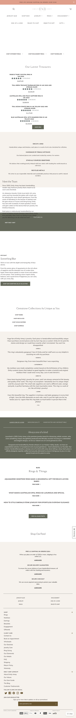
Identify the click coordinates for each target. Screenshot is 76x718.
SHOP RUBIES (19, 315)
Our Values (7, 677)
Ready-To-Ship (55, 604)
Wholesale (7, 642)
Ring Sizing (8, 650)
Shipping (7, 662)
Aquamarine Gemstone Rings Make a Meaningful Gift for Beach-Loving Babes (36, 480)
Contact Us (7, 636)
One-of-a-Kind (55, 601)
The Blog (7, 683)
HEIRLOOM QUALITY (34, 422)
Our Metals (7, 656)
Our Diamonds (9, 653)
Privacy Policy (56, 710)
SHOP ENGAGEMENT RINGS (36, 54)
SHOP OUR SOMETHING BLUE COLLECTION (15, 283)
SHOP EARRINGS (19, 325)
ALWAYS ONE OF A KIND (17, 422)
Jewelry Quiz (21, 598)
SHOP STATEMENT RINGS (13, 54)
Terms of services (34, 710)
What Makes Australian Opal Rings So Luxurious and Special (36, 493)
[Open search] (14, 9)
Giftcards (7, 630)
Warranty (7, 668)
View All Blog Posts (38, 516)
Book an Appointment (11, 639)
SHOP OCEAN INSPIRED (19, 322)
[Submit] (57, 704)
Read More (35, 484)
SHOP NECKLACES (19, 318)
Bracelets (7, 624)
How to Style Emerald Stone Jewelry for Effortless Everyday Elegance (36, 502)
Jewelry (20, 601)
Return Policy (8, 665)
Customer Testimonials (11, 686)
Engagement (55, 598)
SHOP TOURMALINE (56, 54)
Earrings (7, 621)
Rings (20, 604)
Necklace (7, 618)
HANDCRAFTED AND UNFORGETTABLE (54, 422)
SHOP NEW (38, 127)
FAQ (5, 659)
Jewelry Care (8, 647)
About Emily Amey (10, 674)
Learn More (38, 560)
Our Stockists (8, 644)
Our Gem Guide (9, 680)
